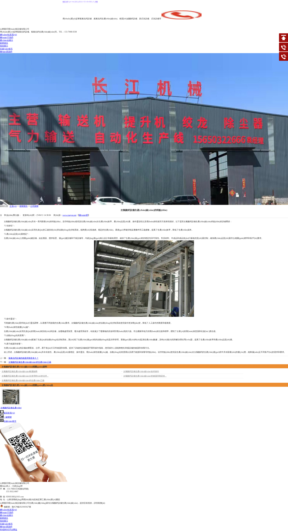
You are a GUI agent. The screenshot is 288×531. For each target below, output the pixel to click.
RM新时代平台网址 (8, 529)
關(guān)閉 (83, 215)
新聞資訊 (24, 206)
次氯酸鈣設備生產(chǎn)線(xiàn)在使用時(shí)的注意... (25, 376)
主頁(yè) (13, 206)
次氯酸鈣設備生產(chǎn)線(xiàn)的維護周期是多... (144, 376)
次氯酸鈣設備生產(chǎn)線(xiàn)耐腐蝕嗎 (19, 371)
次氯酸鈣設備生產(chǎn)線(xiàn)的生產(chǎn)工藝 (29, 362)
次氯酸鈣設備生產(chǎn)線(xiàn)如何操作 (141, 371)
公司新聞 (34, 206)
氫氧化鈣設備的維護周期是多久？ (23, 358)
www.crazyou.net (69, 215)
